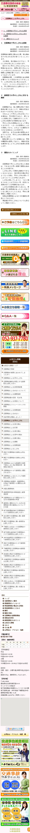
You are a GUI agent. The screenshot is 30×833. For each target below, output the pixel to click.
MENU (8, 10)
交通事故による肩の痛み (12, 431)
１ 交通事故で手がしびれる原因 (15, 31)
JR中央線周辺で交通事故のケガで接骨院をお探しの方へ (14, 538)
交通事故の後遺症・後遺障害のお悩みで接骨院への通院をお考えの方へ (14, 483)
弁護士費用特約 (8, 488)
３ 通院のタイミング (11, 39)
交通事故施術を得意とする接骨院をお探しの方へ (14, 382)
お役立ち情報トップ (11, 365)
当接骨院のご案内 (11, 601)
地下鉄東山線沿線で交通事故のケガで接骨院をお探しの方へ (14, 533)
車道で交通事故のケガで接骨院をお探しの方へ (14, 544)
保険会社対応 (9, 618)
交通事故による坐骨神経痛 (12, 387)
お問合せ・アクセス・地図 (14, 630)
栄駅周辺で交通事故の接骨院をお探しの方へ (14, 571)
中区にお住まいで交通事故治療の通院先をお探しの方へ (14, 582)
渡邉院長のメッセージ (12, 603)
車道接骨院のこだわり (12, 608)
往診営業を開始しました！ (12, 210)
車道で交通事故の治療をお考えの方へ (14, 453)
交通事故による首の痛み (18, 214)
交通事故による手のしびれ (12, 378)
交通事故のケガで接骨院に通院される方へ (14, 471)
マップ (14, 729)
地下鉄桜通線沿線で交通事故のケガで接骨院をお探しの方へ (14, 511)
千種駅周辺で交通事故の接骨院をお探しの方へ (14, 549)
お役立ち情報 (9, 12)
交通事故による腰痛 (10, 441)
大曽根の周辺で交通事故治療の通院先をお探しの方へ (14, 576)
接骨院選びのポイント (12, 620)
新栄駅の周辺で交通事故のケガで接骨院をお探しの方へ (14, 566)
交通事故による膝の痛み (12, 438)
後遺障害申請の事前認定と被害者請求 (14, 493)
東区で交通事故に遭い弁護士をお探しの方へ (14, 587)
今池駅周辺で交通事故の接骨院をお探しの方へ (14, 560)
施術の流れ (8, 613)
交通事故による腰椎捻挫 (12, 394)
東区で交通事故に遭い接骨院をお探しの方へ (14, 522)
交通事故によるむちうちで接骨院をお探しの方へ (14, 477)
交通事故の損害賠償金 (12, 615)
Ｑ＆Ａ (7, 625)
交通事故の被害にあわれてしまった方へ (14, 373)
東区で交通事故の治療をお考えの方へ (14, 458)
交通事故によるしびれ (11, 448)
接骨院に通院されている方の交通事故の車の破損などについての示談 (14, 505)
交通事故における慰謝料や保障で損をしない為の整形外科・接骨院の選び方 (14, 465)
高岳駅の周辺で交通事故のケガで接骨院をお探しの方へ (14, 555)
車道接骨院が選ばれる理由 (14, 606)
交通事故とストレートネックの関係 (14, 405)
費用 (6, 610)
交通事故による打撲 (10, 427)
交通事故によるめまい (11, 413)
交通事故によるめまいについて (14, 390)
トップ (2, 12)
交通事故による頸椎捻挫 (12, 410)
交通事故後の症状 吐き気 (12, 397)
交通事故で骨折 (8, 369)
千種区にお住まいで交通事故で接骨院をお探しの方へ (14, 527)
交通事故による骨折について (13, 401)
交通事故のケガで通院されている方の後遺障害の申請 (14, 498)
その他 (7, 627)
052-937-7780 (7, 637)
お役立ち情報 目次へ (20, 15)
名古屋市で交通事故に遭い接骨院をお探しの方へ (14, 517)
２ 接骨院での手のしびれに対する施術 (15, 35)
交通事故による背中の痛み (12, 434)
